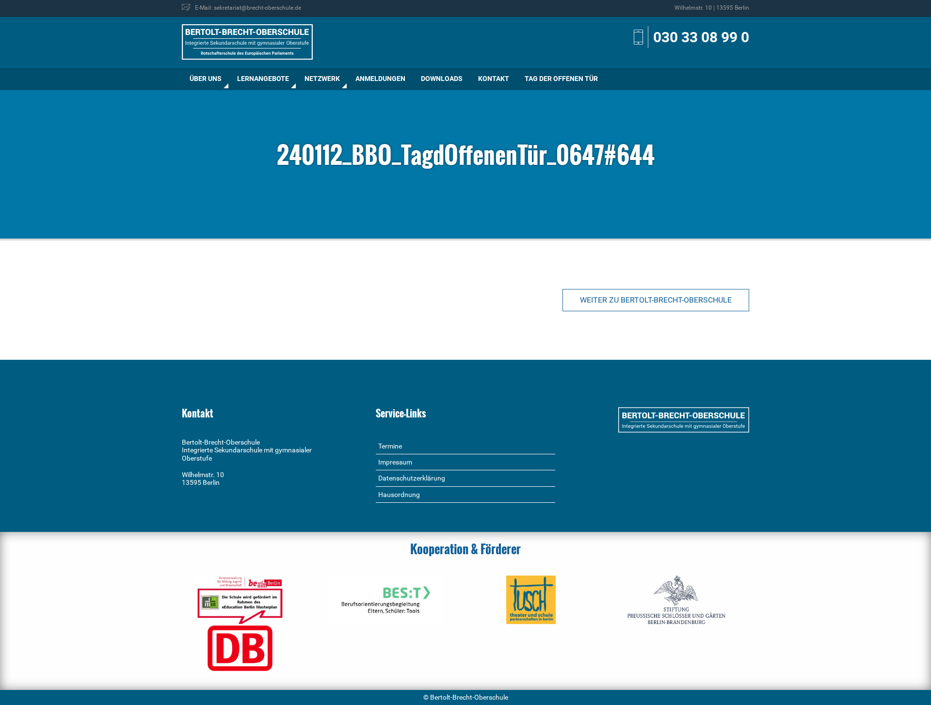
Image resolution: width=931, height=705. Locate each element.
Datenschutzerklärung (411, 478)
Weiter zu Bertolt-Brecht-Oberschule (656, 299)
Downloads (442, 78)
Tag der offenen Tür (561, 78)
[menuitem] (205, 78)
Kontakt (493, 78)
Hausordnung (399, 494)
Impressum (395, 462)
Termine (390, 446)
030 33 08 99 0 (701, 37)
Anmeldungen (380, 78)
